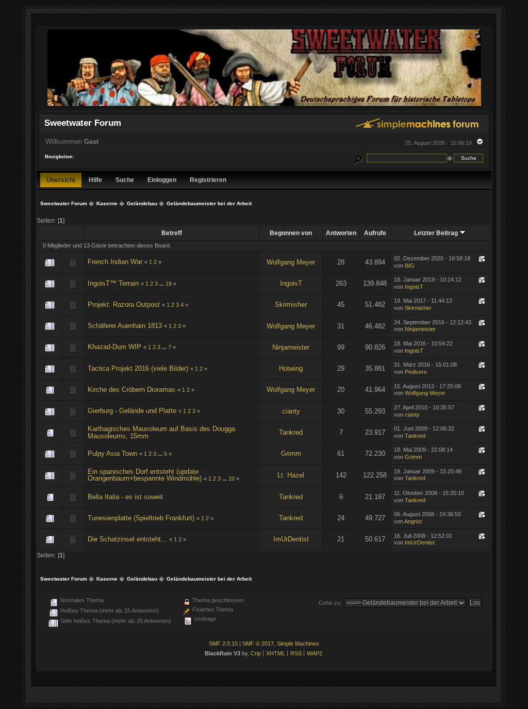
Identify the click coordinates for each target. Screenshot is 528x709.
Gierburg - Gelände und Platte (132, 411)
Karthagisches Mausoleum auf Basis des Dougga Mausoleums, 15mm (161, 432)
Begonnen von (291, 232)
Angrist (413, 521)
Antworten (341, 232)
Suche (125, 179)
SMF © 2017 (258, 643)
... (162, 284)
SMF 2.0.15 (223, 643)
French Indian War (115, 262)
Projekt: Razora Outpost (124, 304)
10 (231, 478)
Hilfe (95, 179)
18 (169, 284)
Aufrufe (375, 232)
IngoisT (291, 283)
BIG (410, 265)
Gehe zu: (330, 603)
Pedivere (416, 372)
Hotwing (291, 368)
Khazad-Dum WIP (114, 347)
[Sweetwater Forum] (264, 106)
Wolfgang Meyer (291, 262)
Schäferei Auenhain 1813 (125, 325)
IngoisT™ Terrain (113, 283)
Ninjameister (420, 329)
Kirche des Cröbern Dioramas (131, 389)
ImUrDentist (291, 539)
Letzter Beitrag (436, 232)
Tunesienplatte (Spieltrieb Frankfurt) (141, 518)
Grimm (291, 453)
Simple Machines (298, 643)
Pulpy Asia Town (112, 453)
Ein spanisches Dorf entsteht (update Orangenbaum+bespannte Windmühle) (145, 475)
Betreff (171, 232)
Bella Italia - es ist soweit (125, 497)
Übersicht (60, 179)
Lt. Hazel (290, 475)
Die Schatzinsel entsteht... (127, 539)
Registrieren (208, 179)
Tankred (291, 432)
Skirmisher (291, 304)
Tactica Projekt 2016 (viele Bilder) (138, 368)
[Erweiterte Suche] (358, 158)
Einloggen (161, 179)
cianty (291, 411)
